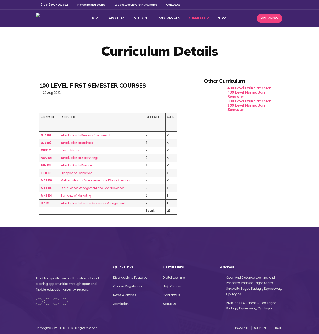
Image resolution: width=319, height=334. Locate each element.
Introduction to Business (77, 143)
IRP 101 (45, 203)
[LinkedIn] (64, 301)
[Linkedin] (273, 4)
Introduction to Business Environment (85, 135)
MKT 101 (46, 196)
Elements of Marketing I (76, 196)
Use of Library (70, 150)
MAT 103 (46, 180)
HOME (95, 18)
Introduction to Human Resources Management (93, 203)
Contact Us (173, 5)
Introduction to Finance (76, 165)
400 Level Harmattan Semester (246, 94)
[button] (270, 18)
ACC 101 (46, 158)
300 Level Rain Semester (249, 100)
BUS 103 (46, 143)
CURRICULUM (199, 18)
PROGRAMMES (169, 18)
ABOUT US (117, 18)
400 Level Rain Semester (249, 87)
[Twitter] (259, 4)
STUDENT (141, 18)
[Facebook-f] (39, 301)
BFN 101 (46, 165)
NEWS (222, 18)
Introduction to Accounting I (79, 158)
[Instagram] (266, 4)
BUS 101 (46, 135)
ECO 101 (46, 173)
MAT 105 (47, 188)
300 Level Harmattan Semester (246, 107)
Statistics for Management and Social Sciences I (93, 188)
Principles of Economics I (77, 173)
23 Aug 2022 (50, 92)
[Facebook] (252, 4)
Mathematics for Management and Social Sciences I (96, 180)
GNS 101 (46, 150)
